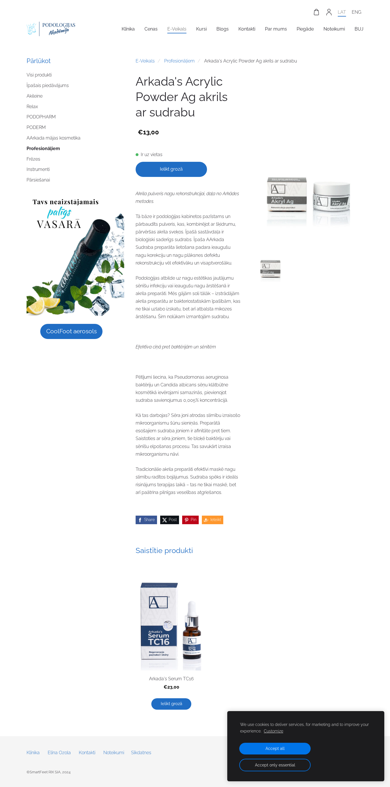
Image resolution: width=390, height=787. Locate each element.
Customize (273, 731)
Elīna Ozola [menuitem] (59, 752)
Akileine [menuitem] (35, 96)
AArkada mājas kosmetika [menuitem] (54, 138)
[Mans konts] (329, 12)
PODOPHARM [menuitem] (41, 117)
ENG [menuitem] (356, 12)
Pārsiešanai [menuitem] (38, 180)
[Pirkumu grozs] (316, 12)
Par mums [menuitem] (276, 29)
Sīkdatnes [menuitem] (141, 752)
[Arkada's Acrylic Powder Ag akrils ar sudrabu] (270, 257)
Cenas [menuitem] (151, 29)
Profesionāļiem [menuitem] (43, 148)
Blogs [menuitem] (222, 29)
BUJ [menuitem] (359, 29)
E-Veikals (145, 61)
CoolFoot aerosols (71, 331)
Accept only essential (275, 764)
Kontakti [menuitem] (246, 29)
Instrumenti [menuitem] (38, 169)
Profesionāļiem (179, 61)
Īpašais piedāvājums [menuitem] (48, 85)
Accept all (275, 748)
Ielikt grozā (171, 169)
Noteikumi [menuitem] (334, 29)
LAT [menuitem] (342, 12)
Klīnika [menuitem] (128, 29)
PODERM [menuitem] (36, 127)
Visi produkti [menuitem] (39, 75)
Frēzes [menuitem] (33, 159)
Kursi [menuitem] (201, 29)
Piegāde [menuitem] (305, 29)
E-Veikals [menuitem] (176, 29)
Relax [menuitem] (32, 106)
